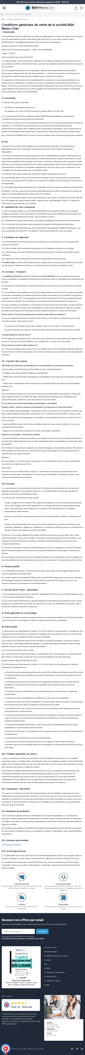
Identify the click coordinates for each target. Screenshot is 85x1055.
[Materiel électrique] (3, 19)
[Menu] (4, 7)
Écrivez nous (51, 1035)
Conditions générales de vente (56, 956)
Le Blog (47, 968)
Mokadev (40, 1049)
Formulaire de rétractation (54, 972)
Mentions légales (50, 952)
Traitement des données (11, 845)
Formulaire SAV (50, 977)
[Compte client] (75, 8)
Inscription (42, 931)
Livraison (47, 960)
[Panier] (80, 8)
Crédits (47, 985)
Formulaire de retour (52, 981)
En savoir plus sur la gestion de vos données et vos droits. (23, 938)
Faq (45, 964)
